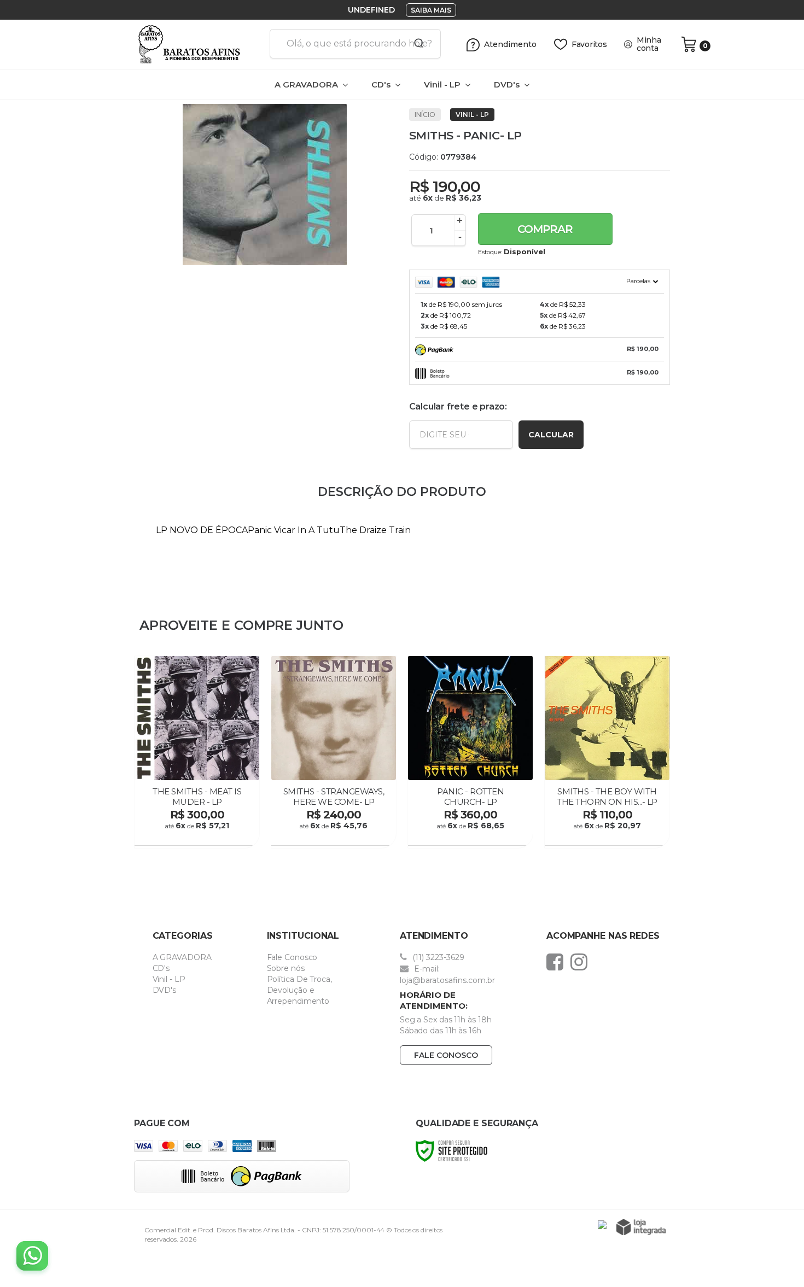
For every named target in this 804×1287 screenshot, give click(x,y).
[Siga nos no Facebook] (557, 962)
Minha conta (649, 44)
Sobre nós (286, 968)
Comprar (545, 229)
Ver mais (198, 833)
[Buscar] (415, 44)
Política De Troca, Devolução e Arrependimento (299, 990)
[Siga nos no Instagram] (581, 962)
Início (425, 114)
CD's (161, 968)
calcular (551, 435)
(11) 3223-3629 (437, 957)
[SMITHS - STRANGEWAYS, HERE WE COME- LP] (333, 751)
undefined (371, 10)
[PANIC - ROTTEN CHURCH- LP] (470, 751)
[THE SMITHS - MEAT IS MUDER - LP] (197, 751)
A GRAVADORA (182, 957)
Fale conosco (446, 1055)
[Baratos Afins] (197, 44)
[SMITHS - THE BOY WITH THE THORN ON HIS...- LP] (607, 751)
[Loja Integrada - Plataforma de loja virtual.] (641, 1227)
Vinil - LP (472, 114)
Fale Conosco (292, 957)
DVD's (165, 990)
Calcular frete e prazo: (458, 406)
